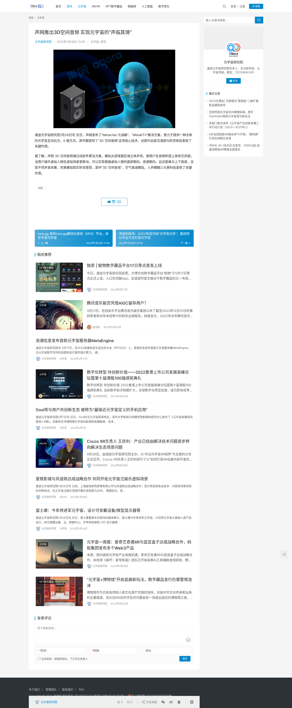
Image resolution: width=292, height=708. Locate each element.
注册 (242, 6)
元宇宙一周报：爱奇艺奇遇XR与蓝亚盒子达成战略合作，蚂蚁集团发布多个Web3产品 (139, 545)
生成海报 (151, 702)
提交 (185, 658)
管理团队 (51, 689)
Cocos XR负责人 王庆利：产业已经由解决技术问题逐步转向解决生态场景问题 (138, 444)
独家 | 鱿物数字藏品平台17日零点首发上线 (124, 265)
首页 (58, 6)
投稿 (257, 6)
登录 (233, 6)
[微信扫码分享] (163, 702)
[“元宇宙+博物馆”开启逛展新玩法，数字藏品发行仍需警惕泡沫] (59, 591)
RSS (81, 689)
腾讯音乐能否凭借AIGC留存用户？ (117, 303)
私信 (235, 80)
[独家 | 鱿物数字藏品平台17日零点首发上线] (59, 277)
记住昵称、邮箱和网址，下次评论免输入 (64, 658)
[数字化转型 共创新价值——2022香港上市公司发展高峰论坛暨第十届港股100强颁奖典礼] (59, 384)
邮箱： (97, 650)
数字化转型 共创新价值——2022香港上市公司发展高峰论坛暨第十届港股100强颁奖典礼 (138, 375)
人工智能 (147, 6)
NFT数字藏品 (113, 6)
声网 (40, 188)
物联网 (132, 6)
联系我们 (67, 689)
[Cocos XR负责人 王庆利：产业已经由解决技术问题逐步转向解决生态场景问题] (59, 453)
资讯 (69, 6)
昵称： (44, 650)
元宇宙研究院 (43, 41)
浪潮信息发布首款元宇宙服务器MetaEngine (75, 340)
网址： (150, 650)
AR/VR (96, 6)
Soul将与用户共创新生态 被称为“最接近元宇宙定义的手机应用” (92, 409)
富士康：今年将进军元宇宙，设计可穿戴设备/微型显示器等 (88, 510)
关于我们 (34, 689)
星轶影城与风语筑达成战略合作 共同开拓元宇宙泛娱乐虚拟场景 (92, 479)
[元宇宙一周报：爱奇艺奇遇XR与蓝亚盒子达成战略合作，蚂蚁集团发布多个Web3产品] (59, 554)
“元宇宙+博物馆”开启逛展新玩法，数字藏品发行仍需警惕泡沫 (139, 582)
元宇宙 (82, 6)
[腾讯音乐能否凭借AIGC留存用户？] (59, 315)
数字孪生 (163, 6)
